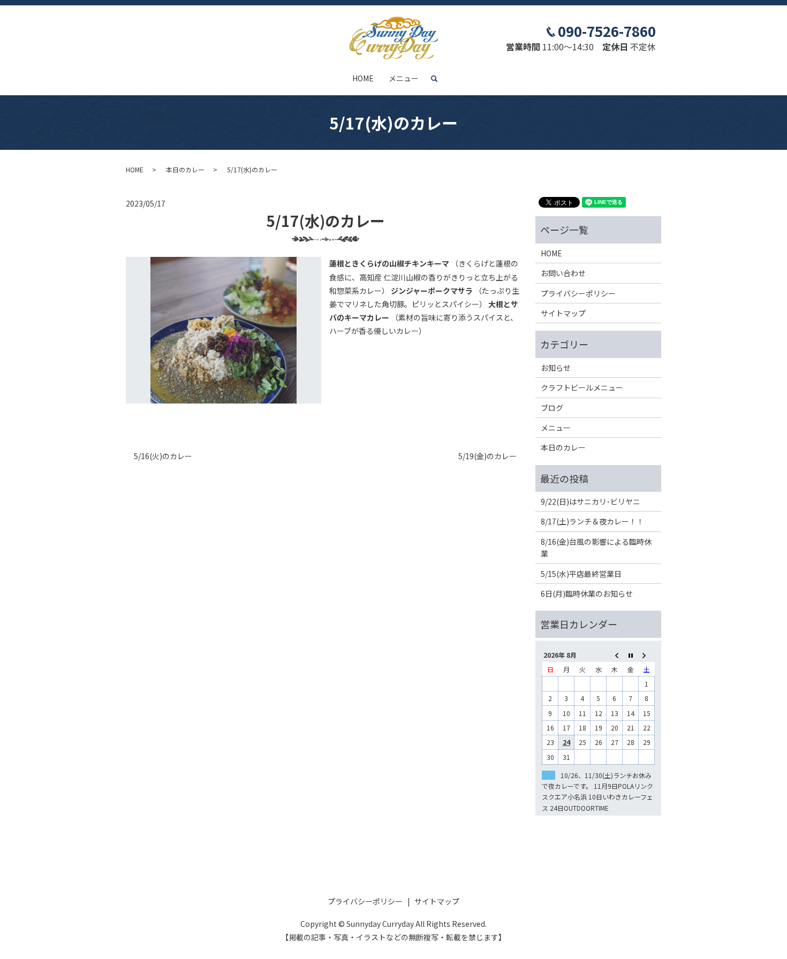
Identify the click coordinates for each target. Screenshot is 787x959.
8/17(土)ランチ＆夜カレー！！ (592, 521)
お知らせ (556, 367)
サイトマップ (563, 313)
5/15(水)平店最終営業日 (581, 573)
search (438, 78)
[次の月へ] (647, 655)
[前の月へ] (615, 655)
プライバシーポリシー (578, 293)
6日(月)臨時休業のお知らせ (587, 593)
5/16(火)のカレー (163, 456)
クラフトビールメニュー (582, 387)
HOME (363, 78)
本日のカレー (185, 169)
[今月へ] (631, 655)
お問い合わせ (563, 273)
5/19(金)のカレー (487, 456)
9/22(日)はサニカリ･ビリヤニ (590, 501)
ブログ (552, 407)
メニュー (404, 78)
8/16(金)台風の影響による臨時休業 (596, 547)
